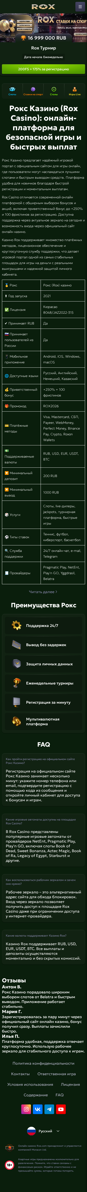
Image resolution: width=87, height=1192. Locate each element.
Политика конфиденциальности (43, 1063)
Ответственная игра (56, 1073)
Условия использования (30, 1084)
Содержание (36, 1094)
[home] (43, 7)
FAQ (60, 1094)
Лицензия (70, 1084)
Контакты (20, 1073)
